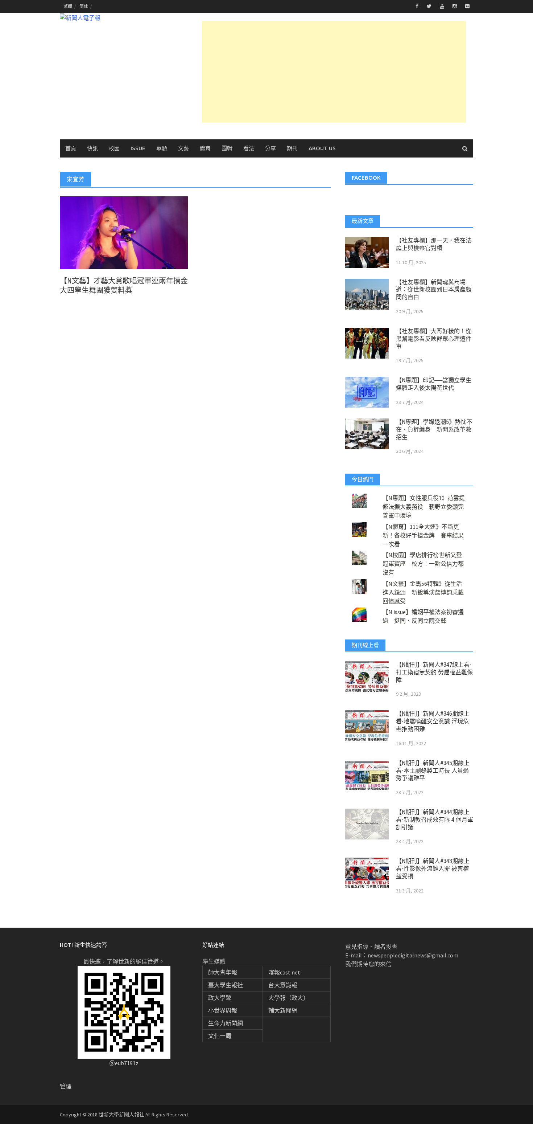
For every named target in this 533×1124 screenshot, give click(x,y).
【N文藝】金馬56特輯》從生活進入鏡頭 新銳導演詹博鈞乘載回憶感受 (423, 592)
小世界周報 (222, 1010)
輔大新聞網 (282, 1010)
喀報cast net (284, 972)
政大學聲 (219, 997)
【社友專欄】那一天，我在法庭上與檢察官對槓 (433, 244)
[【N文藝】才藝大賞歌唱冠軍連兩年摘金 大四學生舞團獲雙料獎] (124, 232)
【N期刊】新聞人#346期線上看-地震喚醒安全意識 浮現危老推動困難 (433, 721)
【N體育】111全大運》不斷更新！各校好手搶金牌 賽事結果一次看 (423, 535)
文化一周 (219, 1035)
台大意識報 (282, 985)
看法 (248, 148)
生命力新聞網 (225, 1023)
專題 (161, 148)
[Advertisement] (334, 72)
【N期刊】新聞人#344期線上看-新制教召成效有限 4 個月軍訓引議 (434, 820)
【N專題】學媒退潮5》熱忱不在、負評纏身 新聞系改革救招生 (434, 429)
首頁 (70, 148)
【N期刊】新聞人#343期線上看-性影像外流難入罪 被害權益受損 (433, 869)
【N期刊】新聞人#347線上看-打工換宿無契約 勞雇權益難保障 (434, 672)
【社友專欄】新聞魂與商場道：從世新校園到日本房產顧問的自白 (433, 290)
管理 (65, 1086)
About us (322, 148)
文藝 (183, 148)
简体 (83, 6)
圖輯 (227, 148)
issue (138, 148)
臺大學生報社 (225, 985)
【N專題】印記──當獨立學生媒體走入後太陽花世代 (433, 384)
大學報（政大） (288, 997)
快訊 (92, 148)
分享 (270, 148)
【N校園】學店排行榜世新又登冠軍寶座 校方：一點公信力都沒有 (423, 563)
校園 (114, 148)
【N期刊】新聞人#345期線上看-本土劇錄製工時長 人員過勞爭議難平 (433, 771)
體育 (205, 148)
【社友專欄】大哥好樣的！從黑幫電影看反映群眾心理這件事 (433, 339)
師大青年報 (222, 972)
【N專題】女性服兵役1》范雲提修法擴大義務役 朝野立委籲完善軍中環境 (424, 506)
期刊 (292, 148)
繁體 (67, 6)
